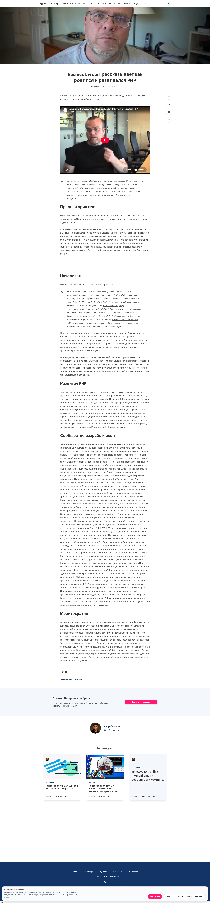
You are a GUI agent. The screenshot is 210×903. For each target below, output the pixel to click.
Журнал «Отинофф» (49, 3)
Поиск (127, 3)
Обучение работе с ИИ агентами (105, 3)
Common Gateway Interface (125, 319)
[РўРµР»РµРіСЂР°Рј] (169, 104)
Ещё (136, 4)
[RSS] (105, 882)
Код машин (79, 679)
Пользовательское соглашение (125, 871)
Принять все (154, 896)
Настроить (199, 896)
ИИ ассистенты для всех (74, 3)
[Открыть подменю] (146, 3)
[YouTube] (169, 112)
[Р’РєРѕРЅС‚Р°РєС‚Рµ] (169, 119)
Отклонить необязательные (177, 896)
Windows (91, 782)
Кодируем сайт (98, 86)
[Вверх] (169, 96)
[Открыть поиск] (163, 3)
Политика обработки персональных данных (90, 871)
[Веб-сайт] (105, 730)
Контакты (96, 876)
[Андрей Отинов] (95, 728)
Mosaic (92, 315)
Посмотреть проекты (141, 702)
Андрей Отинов (112, 726)
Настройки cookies (111, 877)
